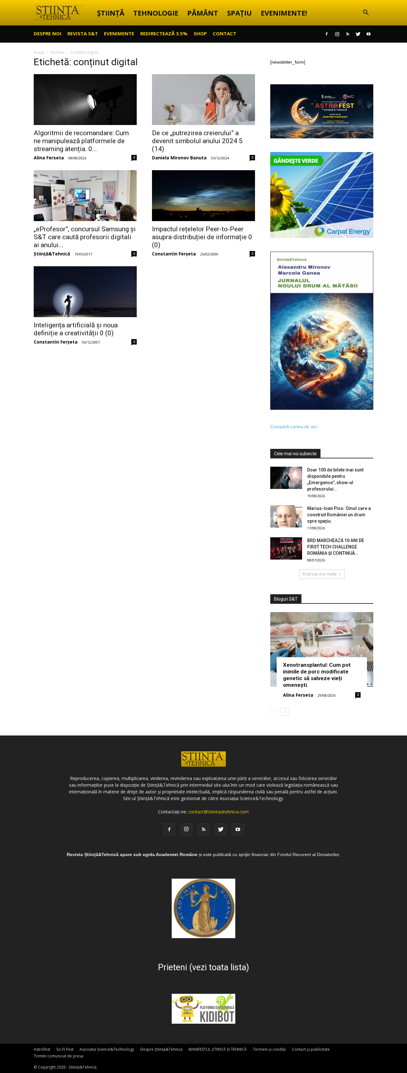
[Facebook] (326, 34)
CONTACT (224, 33)
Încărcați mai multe (320, 574)
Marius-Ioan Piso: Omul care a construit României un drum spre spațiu (339, 515)
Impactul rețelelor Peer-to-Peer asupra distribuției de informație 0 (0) (202, 237)
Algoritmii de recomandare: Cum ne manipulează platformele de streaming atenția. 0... (81, 141)
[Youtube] (368, 34)
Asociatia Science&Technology (106, 1049)
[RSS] (347, 34)
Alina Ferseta (49, 158)
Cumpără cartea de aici (293, 426)
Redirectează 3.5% (164, 33)
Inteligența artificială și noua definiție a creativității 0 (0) (76, 329)
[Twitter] (358, 34)
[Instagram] (337, 34)
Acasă (39, 52)
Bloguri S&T (286, 599)
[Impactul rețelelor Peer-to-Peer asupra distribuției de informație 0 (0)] (203, 195)
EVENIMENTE (119, 33)
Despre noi (47, 33)
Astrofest (42, 1049)
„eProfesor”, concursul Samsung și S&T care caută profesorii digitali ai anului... (85, 237)
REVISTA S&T (82, 33)
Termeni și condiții (269, 1049)
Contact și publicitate (311, 1049)
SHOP (200, 33)
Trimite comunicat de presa (58, 1056)
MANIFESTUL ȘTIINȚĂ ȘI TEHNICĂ (218, 1049)
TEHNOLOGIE (155, 12)
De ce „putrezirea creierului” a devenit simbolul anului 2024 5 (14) (197, 141)
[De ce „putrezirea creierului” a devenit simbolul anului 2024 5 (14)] (203, 99)
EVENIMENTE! (284, 12)
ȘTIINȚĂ (110, 12)
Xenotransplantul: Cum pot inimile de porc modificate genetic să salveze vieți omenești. (317, 675)
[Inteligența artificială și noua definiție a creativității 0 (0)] (85, 291)
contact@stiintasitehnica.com (218, 812)
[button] (365, 13)
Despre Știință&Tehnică (161, 1049)
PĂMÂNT (202, 12)
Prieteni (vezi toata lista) (203, 967)
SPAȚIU (239, 12)
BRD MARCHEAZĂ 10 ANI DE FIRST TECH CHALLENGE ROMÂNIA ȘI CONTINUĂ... (335, 547)
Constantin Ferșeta (174, 254)
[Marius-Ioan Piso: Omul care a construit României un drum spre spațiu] (286, 516)
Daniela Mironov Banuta (179, 158)
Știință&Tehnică (52, 254)
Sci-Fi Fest (64, 1049)
